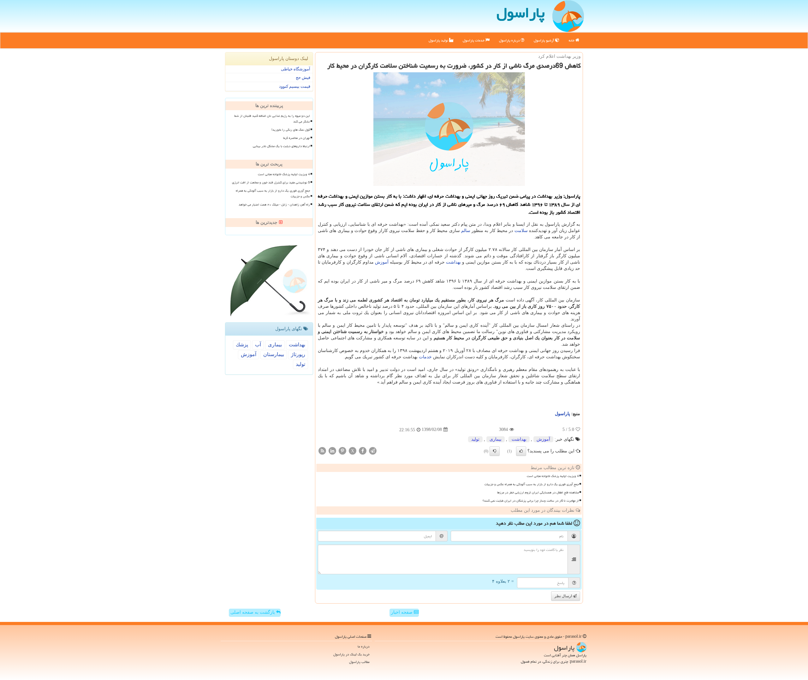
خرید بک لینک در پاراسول (351, 654)
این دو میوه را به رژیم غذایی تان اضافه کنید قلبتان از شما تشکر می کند (272, 118)
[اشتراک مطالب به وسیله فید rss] (322, 450)
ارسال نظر (564, 596)
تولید (475, 439)
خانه (572, 40)
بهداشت (453, 262)
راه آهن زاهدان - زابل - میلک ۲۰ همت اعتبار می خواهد (274, 204)
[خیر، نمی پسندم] (495, 451)
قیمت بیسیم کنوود (294, 86)
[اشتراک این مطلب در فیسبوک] (362, 450)
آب (258, 344)
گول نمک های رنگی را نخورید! (290, 130)
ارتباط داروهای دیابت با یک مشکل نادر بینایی (281, 146)
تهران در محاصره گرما (296, 138)
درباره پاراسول (510, 40)
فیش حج (303, 77)
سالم (465, 230)
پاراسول (562, 413)
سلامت (521, 230)
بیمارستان (273, 354)
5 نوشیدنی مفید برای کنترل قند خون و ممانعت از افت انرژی (271, 182)
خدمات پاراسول (474, 40)
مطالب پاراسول (359, 662)
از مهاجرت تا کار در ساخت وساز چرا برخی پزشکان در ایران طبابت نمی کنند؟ (531, 501)
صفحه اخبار (402, 612)
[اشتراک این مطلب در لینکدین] (332, 450)
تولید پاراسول (439, 40)
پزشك (242, 344)
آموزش (382, 262)
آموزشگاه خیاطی (295, 69)
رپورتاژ (298, 354)
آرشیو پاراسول (544, 40)
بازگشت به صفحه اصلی (253, 612)
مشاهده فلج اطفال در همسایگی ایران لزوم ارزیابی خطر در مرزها (538, 492)
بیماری (496, 439)
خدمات (425, 357)
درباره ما (364, 646)
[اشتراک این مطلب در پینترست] (342, 450)
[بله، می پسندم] (521, 451)
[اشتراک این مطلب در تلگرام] (372, 450)
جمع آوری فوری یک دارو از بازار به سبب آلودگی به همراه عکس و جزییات (531, 484)
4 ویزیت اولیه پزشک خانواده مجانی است (553, 476)
